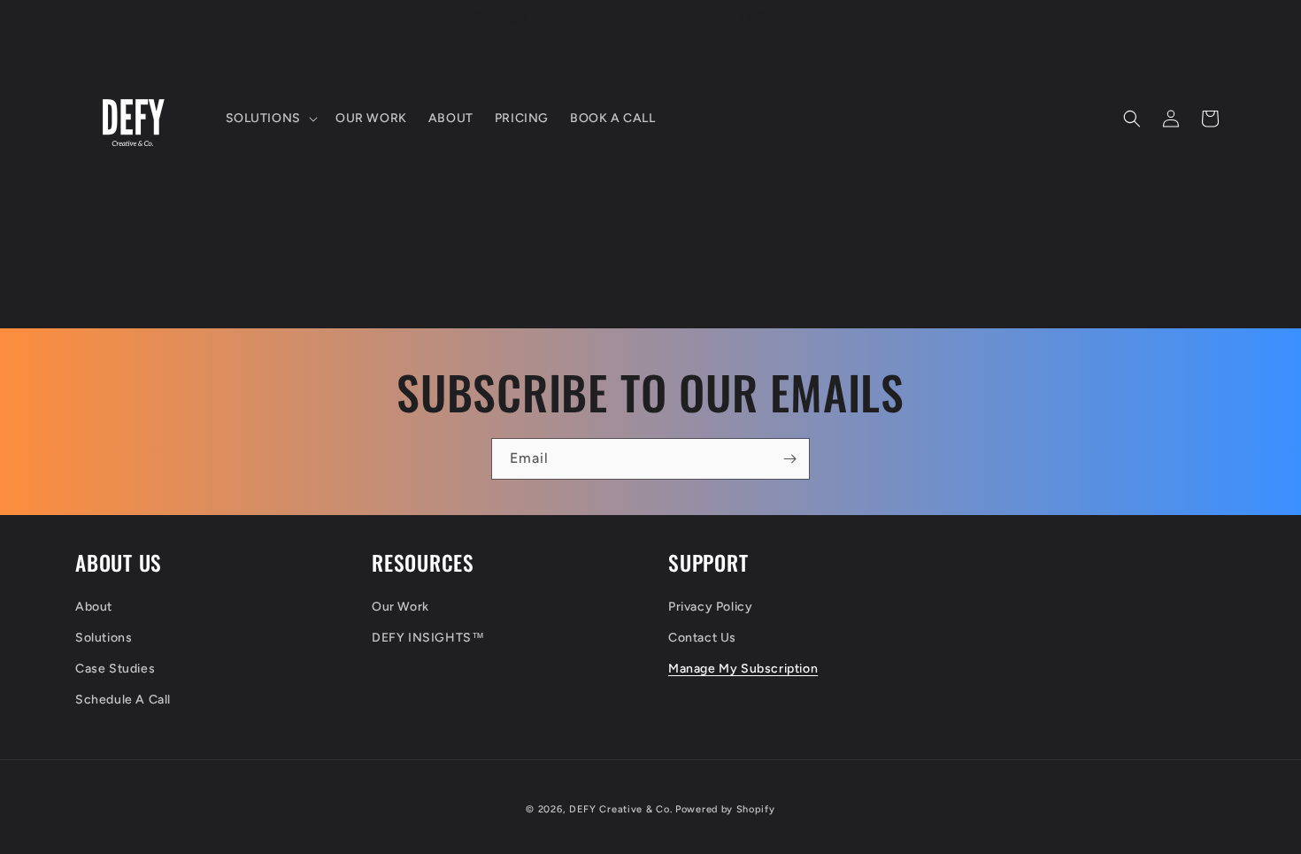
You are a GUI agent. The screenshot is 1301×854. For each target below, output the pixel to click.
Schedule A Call (123, 699)
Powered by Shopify (725, 809)
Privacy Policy (710, 606)
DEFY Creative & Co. (620, 809)
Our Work (400, 606)
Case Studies (115, 668)
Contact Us (702, 637)
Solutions (103, 637)
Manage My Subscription (743, 668)
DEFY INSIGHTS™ (428, 637)
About (93, 606)
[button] (270, 118)
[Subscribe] (789, 459)
